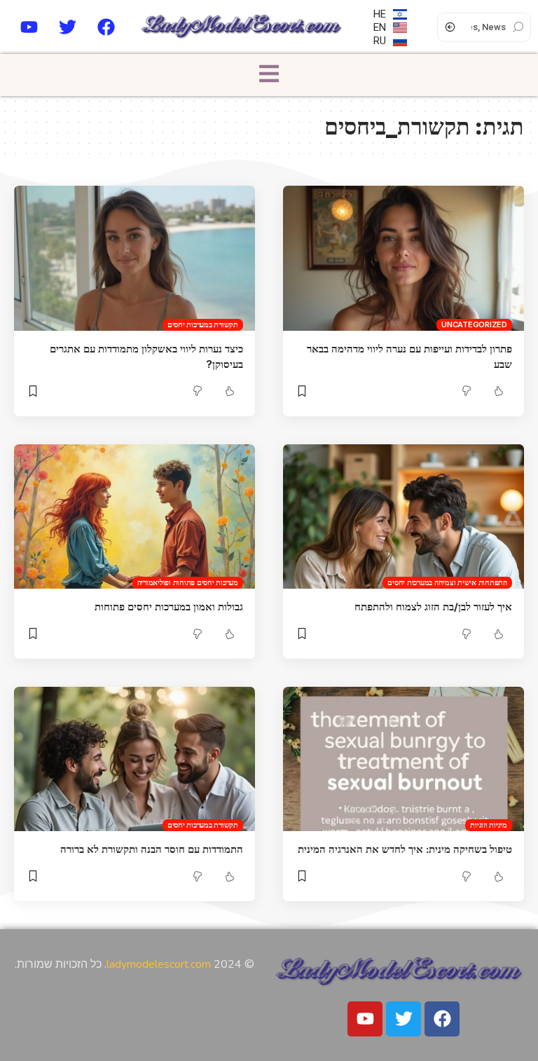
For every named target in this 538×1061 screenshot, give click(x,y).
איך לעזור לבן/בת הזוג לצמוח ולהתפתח (433, 606)
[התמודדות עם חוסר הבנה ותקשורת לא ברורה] (134, 759)
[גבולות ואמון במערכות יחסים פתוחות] (134, 516)
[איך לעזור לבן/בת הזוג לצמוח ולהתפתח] (403, 516)
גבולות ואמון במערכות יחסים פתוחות (169, 606)
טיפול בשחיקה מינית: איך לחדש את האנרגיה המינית (405, 849)
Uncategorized (474, 324)
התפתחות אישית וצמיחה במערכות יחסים (447, 582)
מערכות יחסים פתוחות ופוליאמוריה (187, 582)
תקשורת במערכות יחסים (202, 324)
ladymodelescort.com (158, 964)
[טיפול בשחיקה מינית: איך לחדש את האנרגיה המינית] (403, 759)
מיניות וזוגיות (488, 825)
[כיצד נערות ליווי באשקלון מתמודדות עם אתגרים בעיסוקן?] (134, 258)
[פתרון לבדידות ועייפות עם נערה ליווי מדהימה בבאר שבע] (403, 258)
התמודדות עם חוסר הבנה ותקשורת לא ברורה (151, 849)
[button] (269, 74)
